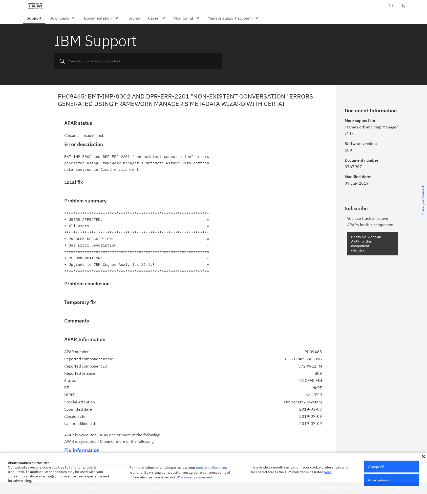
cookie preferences (211, 467)
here (327, 472)
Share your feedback (423, 200)
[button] (423, 456)
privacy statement (198, 477)
